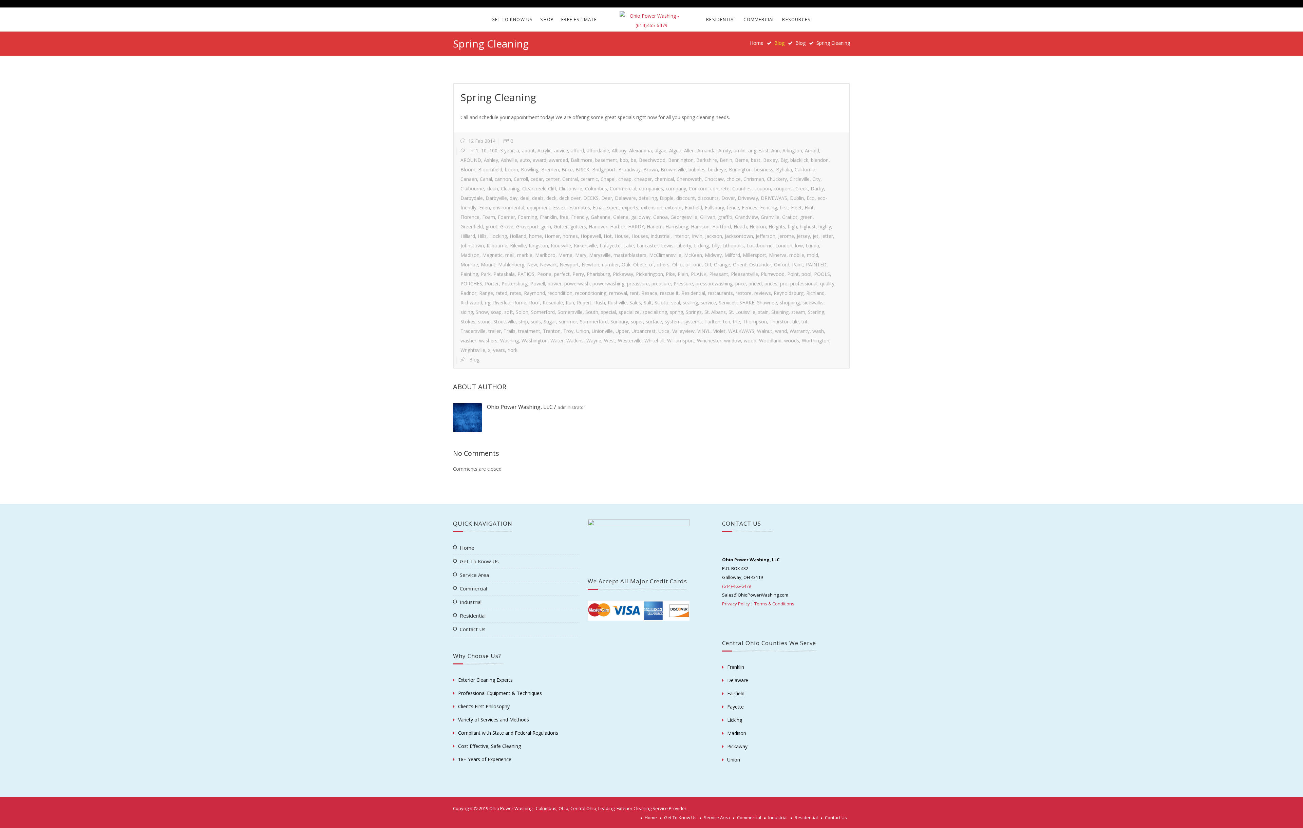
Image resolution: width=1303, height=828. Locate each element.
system (673, 321)
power (555, 283)
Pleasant (718, 274)
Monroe (469, 264)
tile (795, 321)
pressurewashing (714, 283)
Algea (675, 150)
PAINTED (816, 264)
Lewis (667, 245)
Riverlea (501, 302)
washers (488, 340)
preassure (638, 283)
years (499, 350)
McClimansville (665, 255)
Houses (639, 236)
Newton (590, 264)
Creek (801, 188)
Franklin (548, 217)
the (736, 321)
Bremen (550, 169)
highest (808, 226)
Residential (721, 19)
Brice (567, 169)
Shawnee (767, 302)
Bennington (681, 160)
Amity (724, 150)
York (512, 350)
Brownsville (673, 169)
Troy (568, 331)
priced (755, 283)
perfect (562, 274)
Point (793, 274)
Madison (469, 255)
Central (570, 179)
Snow (482, 312)
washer (468, 340)
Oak (626, 264)
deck (551, 198)
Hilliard (467, 236)
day (513, 198)
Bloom (467, 169)
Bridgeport (604, 169)
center (553, 179)
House (622, 236)
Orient (740, 264)
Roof (534, 302)
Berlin (726, 160)
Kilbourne (497, 245)
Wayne (593, 340)
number (610, 264)
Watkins (575, 340)
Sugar (550, 321)
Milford (732, 255)
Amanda (706, 150)
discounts (708, 198)
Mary (580, 255)
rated (501, 293)
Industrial (470, 602)
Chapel (608, 179)
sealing (690, 302)
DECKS (591, 198)
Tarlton (712, 321)
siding (466, 312)
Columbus (596, 188)
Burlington (740, 169)
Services (728, 302)
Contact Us (473, 629)
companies (651, 188)
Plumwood (773, 274)
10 (484, 150)
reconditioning (590, 293)
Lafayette (610, 245)
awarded (558, 160)
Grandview (746, 217)
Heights (777, 226)
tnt (804, 321)
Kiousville (561, 245)
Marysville (600, 255)
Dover (728, 198)
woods (791, 340)
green (806, 217)
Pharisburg (598, 274)
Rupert (584, 302)
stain (763, 312)
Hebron (758, 226)
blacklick (799, 160)
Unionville (602, 331)
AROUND (470, 160)
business (763, 169)
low (799, 245)
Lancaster (647, 245)
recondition (560, 293)
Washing (509, 340)
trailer (494, 331)
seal (675, 302)
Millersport (754, 255)
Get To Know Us (512, 19)
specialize (629, 312)
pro (784, 283)
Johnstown (472, 245)
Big (784, 160)
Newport (569, 264)
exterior (673, 207)
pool (806, 274)
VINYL (704, 331)
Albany (619, 150)
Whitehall (654, 340)
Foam (488, 217)
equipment (538, 207)
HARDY (636, 226)
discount (685, 198)
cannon (503, 179)
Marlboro (545, 255)
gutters (578, 226)
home (535, 236)
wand (781, 331)
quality (827, 283)
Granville (770, 217)
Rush (599, 302)
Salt (648, 302)
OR (707, 264)
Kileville (518, 245)
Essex (559, 207)
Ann (775, 150)
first (784, 207)
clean (492, 188)
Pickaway (623, 274)
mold (812, 255)
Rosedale (553, 302)
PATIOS (525, 274)
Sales (635, 302)
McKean (693, 255)
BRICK (582, 169)
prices (770, 283)
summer (568, 321)
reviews (762, 293)
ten (726, 321)
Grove (506, 226)
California (805, 169)
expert (612, 207)
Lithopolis (733, 245)
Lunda (812, 245)
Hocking (498, 236)
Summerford (594, 321)
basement (606, 160)
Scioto (661, 302)
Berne (741, 160)
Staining (780, 312)
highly (824, 226)
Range (486, 293)
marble (524, 255)
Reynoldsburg (789, 293)
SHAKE (746, 302)
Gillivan (707, 217)
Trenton (552, 331)
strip (523, 321)
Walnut (764, 331)
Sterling (816, 312)
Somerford (543, 312)
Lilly (716, 245)
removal (618, 293)
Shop (547, 19)
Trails (509, 331)
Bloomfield (490, 169)
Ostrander (760, 264)
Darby (817, 188)
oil (688, 264)
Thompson (755, 321)
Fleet (796, 207)
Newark (548, 264)
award (539, 160)
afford (577, 150)
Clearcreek (533, 188)
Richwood (471, 302)
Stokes (467, 321)
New (532, 264)
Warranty (800, 331)
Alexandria (640, 150)
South (591, 312)
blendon (820, 160)
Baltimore (581, 160)
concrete (720, 188)
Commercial (759, 19)
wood (750, 340)
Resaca (649, 293)
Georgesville (684, 217)
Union (582, 331)
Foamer (506, 217)
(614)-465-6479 (736, 586)
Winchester (709, 340)
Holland (518, 236)
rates (515, 293)
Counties (742, 188)
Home (756, 43)
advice (561, 150)
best (755, 160)
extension (651, 207)
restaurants (720, 293)
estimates (579, 207)
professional (803, 283)
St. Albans (715, 312)
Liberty (683, 245)
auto (525, 160)
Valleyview (683, 331)
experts (630, 207)
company (676, 188)
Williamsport (680, 340)
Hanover (598, 226)
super (637, 321)
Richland (815, 293)
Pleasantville (744, 274)
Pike (670, 274)
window (732, 340)
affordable (598, 150)
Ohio (677, 264)
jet (815, 236)
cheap (624, 179)
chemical (664, 179)
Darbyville (496, 198)
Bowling (530, 169)
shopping (790, 302)
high (792, 226)
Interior (681, 236)
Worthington (815, 340)
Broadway (629, 169)
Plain (683, 274)
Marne (565, 255)
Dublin (797, 198)
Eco (811, 198)
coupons (783, 188)
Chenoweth (689, 179)
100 (493, 150)
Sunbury (619, 321)
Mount (488, 264)
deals (538, 198)
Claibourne (472, 188)
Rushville (617, 302)
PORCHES (471, 283)
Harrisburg (676, 226)
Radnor (468, 293)
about (528, 150)
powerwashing (608, 283)
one (697, 264)
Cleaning (510, 188)
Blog (800, 43)
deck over (570, 198)
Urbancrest (643, 331)
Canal (486, 179)
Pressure (683, 283)
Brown (650, 169)
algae (660, 150)
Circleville (800, 179)
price (740, 283)
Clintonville (570, 188)
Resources (796, 19)
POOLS (822, 274)
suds (536, 321)
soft (508, 312)
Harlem (655, 226)
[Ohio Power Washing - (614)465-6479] (651, 20)
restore (744, 293)
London (783, 245)
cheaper (643, 179)
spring (676, 312)
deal (524, 198)
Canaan (468, 179)
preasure (661, 283)
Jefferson (765, 236)
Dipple (667, 198)
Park (486, 274)
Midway (713, 255)
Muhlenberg (511, 264)
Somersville (570, 312)
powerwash (577, 283)
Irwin (697, 236)
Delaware (625, 198)
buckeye (717, 169)
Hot (608, 236)
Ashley (491, 160)
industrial (661, 236)
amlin (739, 150)
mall (509, 255)
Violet (719, 331)
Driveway (748, 198)
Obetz (639, 264)
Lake (628, 245)
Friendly (579, 217)
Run (570, 302)
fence (733, 207)
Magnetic (492, 255)
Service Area (474, 574)
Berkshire (706, 160)
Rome (519, 302)
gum (546, 226)
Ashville (509, 160)
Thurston (780, 321)
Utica (663, 331)
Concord (698, 188)
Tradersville (473, 331)
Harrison (700, 226)
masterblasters (629, 255)
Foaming (527, 217)
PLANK (698, 274)
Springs (694, 312)
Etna (598, 207)
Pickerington (649, 274)
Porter (492, 283)
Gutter (561, 226)
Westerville (630, 340)
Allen (689, 150)
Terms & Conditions (774, 604)
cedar (537, 179)
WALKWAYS (741, 331)
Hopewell (591, 236)
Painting (469, 274)
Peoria (544, 274)
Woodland (770, 340)
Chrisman (753, 179)
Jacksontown (739, 236)
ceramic (589, 179)
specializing (654, 312)
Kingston (538, 245)
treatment (529, 331)
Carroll (521, 179)
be (633, 160)
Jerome (786, 236)
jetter (827, 236)
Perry (578, 274)
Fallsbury (714, 207)
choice (733, 179)
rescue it (669, 293)
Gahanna (600, 217)
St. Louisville (742, 312)
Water (557, 340)
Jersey (803, 236)
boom (511, 169)
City (816, 179)
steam (798, 312)
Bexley (770, 160)
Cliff (552, 188)
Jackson (713, 236)
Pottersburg (515, 283)
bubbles (696, 169)
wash (818, 331)
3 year (507, 150)
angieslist (758, 150)
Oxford (781, 264)
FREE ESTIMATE (579, 19)
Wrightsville (472, 350)
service (708, 302)
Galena (620, 217)
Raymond (534, 293)
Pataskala (504, 274)
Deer (606, 198)
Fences (749, 207)
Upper (622, 331)
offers (663, 264)
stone (484, 321)
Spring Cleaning (833, 43)
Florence (469, 217)
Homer (552, 236)
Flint (809, 207)
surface (654, 321)
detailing (648, 198)
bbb (624, 160)
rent (634, 293)
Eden (484, 207)
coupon (762, 188)
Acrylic (544, 150)
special (608, 312)
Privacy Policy (736, 604)
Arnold (812, 150)
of (651, 264)
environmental (508, 207)
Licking (701, 245)
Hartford (721, 226)
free (564, 217)
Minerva (778, 255)
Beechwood (652, 160)
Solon (522, 312)
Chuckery (777, 179)
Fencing (768, 207)
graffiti (725, 217)
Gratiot (789, 217)
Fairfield (693, 207)
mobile (796, 255)
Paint (797, 264)
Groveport (527, 226)
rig (487, 302)
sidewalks (813, 302)
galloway (640, 217)
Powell (537, 283)
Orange (722, 264)
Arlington (792, 150)
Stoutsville (504, 321)
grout (491, 226)
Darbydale (471, 198)
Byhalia (784, 169)
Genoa (660, 217)
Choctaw (714, 179)
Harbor (617, 226)
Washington (535, 340)
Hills (482, 236)
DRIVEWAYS (774, 198)
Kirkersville (585, 245)
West (609, 340)
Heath (740, 226)
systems (692, 321)
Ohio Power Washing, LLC (520, 407)
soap (496, 312)
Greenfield (471, 226)
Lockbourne (760, 245)
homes (570, 236)
